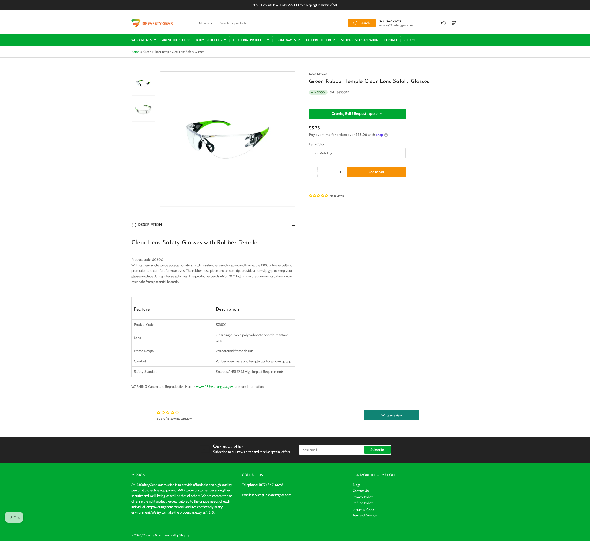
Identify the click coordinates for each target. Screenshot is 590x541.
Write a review (391, 415)
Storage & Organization (359, 40)
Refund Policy (363, 503)
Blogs (356, 485)
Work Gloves (141, 40)
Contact (390, 40)
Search (365, 23)
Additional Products (249, 40)
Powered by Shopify (176, 535)
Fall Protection (318, 40)
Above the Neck (174, 40)
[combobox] (296, 23)
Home (135, 51)
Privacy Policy (363, 497)
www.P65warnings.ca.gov (214, 387)
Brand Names (286, 40)
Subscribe (377, 450)
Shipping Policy (364, 509)
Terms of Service (365, 515)
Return (409, 40)
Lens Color (316, 144)
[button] (319, 195)
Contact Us (361, 491)
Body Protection (209, 40)
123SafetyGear (318, 73)
